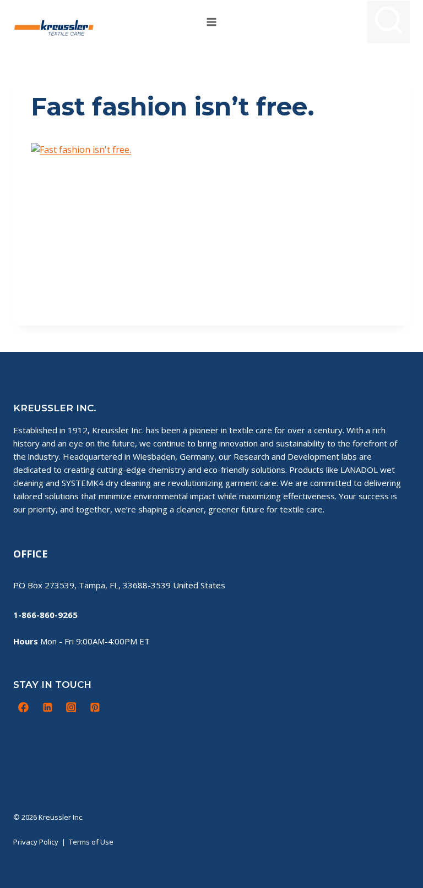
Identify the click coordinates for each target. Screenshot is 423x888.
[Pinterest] (94, 707)
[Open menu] (212, 21)
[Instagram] (71, 707)
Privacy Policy (35, 842)
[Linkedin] (47, 707)
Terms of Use (91, 842)
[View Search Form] (388, 22)
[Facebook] (23, 707)
